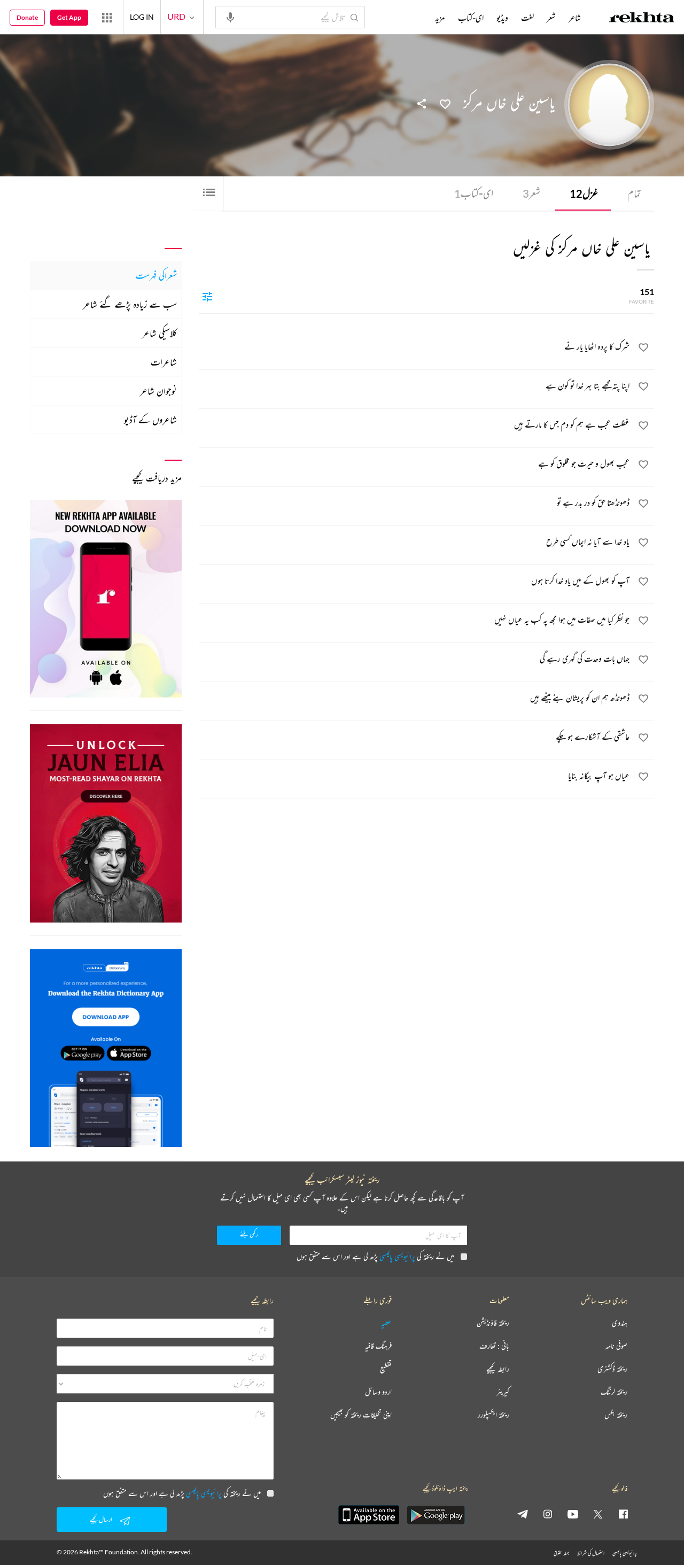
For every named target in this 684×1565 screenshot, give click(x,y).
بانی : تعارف (494, 1346)
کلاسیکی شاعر (159, 333)
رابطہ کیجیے (497, 1369)
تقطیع (386, 1369)
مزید (440, 18)
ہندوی (619, 1323)
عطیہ (386, 1323)
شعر (531, 193)
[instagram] (547, 1513)
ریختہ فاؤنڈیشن (493, 1323)
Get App (69, 17)
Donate (27, 17)
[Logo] (642, 19)
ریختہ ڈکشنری (612, 1369)
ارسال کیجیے (101, 1519)
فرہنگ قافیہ (378, 1346)
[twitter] (598, 1513)
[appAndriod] (435, 1514)
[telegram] (522, 1513)
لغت (527, 18)
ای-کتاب (473, 193)
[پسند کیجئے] (445, 103)
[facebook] (623, 1513)
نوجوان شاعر (158, 390)
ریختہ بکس (615, 1415)
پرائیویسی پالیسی (397, 1256)
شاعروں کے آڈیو (150, 419)
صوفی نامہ (616, 1346)
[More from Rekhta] (106, 17)
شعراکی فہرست (156, 275)
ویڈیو (502, 18)
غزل (584, 193)
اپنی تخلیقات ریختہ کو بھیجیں (361, 1415)
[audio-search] (230, 16)
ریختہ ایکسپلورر (493, 1415)
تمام (634, 193)
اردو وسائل (378, 1392)
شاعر (575, 18)
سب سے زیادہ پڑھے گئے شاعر (130, 304)
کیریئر (502, 1392)
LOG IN (142, 16)
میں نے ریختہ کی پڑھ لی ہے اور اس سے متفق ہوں (375, 1256)
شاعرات (164, 361)
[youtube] (572, 1513)
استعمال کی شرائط (590, 1552)
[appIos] (368, 1514)
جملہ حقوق (561, 1552)
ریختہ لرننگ (614, 1392)
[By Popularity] (207, 296)
